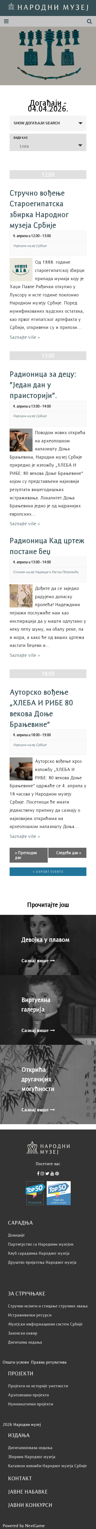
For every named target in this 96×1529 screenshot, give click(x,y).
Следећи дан (68, 852)
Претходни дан (26, 855)
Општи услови (16, 1362)
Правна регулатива (49, 1362)
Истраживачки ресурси (29, 1315)
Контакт (20, 1478)
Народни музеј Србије (29, 246)
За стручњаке (26, 1293)
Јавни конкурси (30, 1505)
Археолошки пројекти (28, 1395)
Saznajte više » (25, 337)
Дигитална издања (25, 1342)
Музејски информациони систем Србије (45, 1324)
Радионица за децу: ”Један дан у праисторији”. (43, 385)
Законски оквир (22, 1333)
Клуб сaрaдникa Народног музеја (39, 1253)
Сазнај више (35, 960)
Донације (16, 1235)
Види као (21, 137)
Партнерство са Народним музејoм (41, 1244)
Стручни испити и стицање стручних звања (48, 1306)
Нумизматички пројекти (30, 1404)
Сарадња (20, 1223)
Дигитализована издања (30, 1447)
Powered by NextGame (24, 1525)
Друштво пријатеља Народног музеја (42, 1262)
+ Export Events (48, 871)
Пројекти (20, 1373)
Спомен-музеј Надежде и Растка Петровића (45, 572)
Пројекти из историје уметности (38, 1386)
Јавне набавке (28, 1492)
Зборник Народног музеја (31, 1456)
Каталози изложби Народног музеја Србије (47, 1465)
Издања (19, 1435)
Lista (24, 146)
